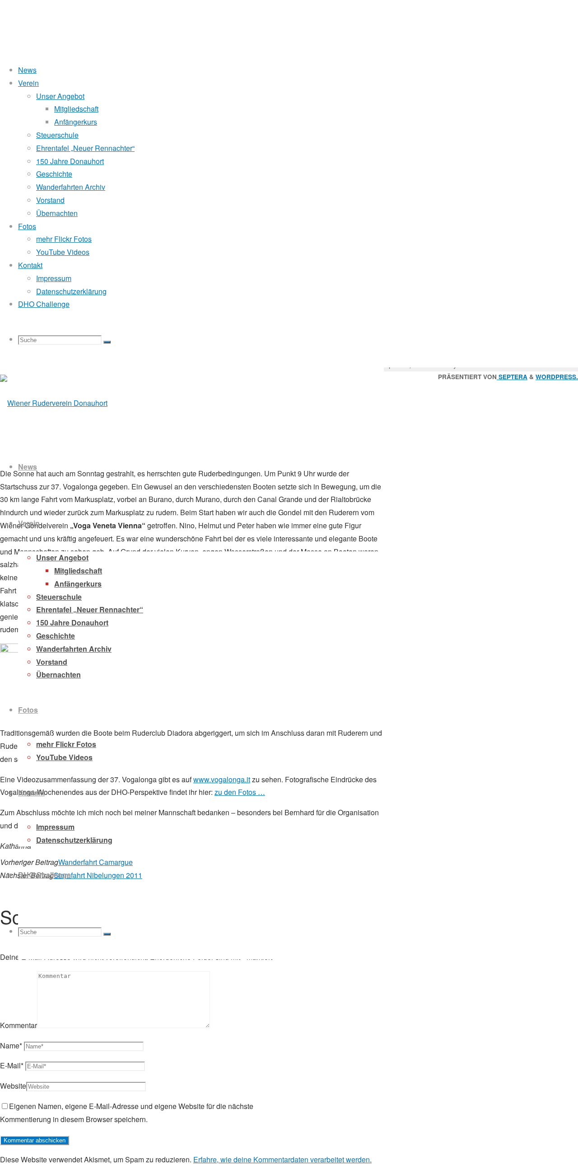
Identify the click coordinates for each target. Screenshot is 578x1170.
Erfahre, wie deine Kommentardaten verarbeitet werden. (282, 1159)
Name (11, 1045)
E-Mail (11, 1065)
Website (13, 1086)
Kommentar (18, 1025)
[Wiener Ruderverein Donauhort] (53, 403)
